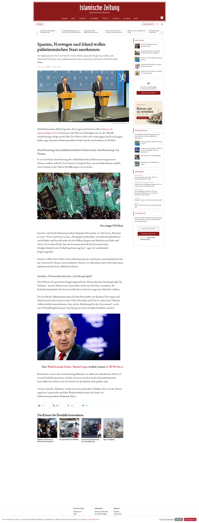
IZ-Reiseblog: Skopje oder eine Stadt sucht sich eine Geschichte (49, 31)
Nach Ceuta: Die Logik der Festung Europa (151, 59)
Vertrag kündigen (101, 514)
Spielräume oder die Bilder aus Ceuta (115, 31)
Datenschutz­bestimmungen (147, 238)
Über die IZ (118, 514)
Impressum (77, 511)
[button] (162, 17)
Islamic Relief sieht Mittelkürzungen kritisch (69, 31)
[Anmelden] (157, 24)
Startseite (40, 24)
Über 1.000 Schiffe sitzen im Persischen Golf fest (148, 206)
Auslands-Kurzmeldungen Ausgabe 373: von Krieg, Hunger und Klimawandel (148, 185)
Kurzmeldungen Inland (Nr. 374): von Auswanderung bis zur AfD (146, 178)
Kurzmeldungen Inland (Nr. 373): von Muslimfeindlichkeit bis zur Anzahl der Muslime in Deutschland (146, 193)
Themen (105, 18)
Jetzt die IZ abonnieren (148, 93)
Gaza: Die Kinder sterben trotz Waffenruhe (158, 31)
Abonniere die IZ (148, 24)
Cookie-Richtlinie (93, 519)
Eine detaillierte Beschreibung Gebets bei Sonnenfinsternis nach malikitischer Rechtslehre (147, 136)
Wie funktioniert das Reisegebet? (151, 155)
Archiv (135, 18)
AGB (75, 514)
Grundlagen (94, 18)
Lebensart (115, 18)
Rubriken (82, 18)
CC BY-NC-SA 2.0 (114, 367)
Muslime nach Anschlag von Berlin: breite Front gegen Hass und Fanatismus (151, 150)
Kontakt (116, 511)
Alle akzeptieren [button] (190, 519)
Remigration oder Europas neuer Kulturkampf (136, 31)
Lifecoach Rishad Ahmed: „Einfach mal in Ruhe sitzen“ (151, 65)
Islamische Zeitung (99, 7)
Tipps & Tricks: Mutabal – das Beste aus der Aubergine (151, 72)
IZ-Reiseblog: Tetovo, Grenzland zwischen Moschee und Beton (150, 52)
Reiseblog (126, 18)
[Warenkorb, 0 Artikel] (162, 24)
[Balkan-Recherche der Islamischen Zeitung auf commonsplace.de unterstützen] (148, 124)
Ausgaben (64, 18)
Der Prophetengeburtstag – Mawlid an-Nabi (149, 45)
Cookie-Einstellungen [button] (166, 519)
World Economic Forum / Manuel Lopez (67, 367)
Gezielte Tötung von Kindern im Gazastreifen (148, 200)
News (73, 18)
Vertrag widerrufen (101, 511)
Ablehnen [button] (179, 519)
